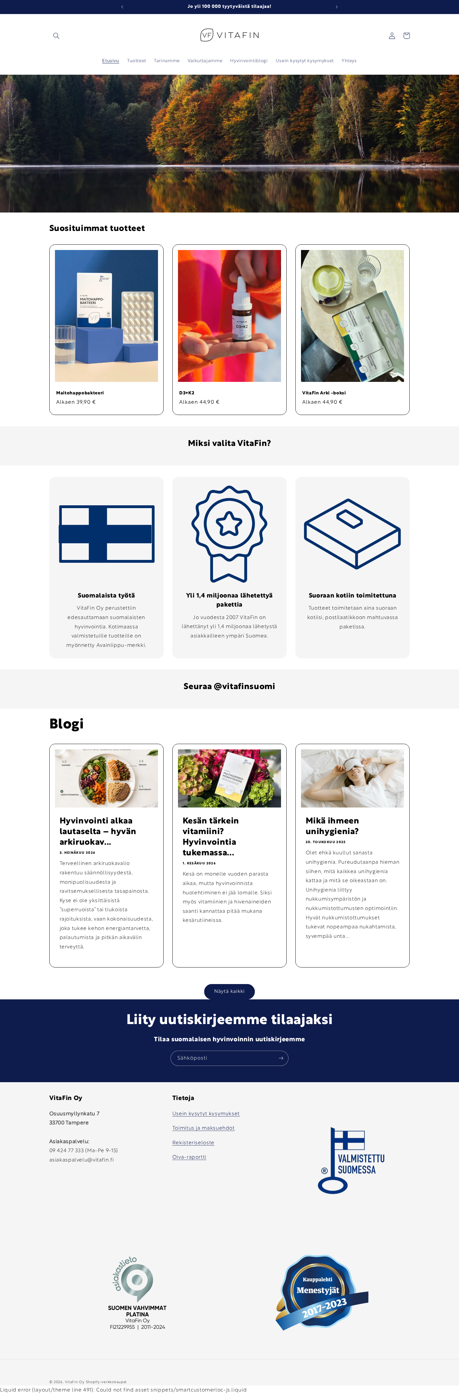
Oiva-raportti (189, 1157)
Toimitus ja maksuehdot (203, 1128)
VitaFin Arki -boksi (324, 393)
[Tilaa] (281, 1058)
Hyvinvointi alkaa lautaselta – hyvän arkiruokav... (97, 832)
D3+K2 (186, 393)
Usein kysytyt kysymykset (206, 1113)
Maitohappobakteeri (80, 393)
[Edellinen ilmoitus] (122, 7)
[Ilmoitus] (336, 7)
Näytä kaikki (229, 991)
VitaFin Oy (74, 1382)
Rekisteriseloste (193, 1142)
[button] (56, 35)
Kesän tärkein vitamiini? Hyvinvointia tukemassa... (210, 837)
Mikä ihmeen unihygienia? (332, 827)
